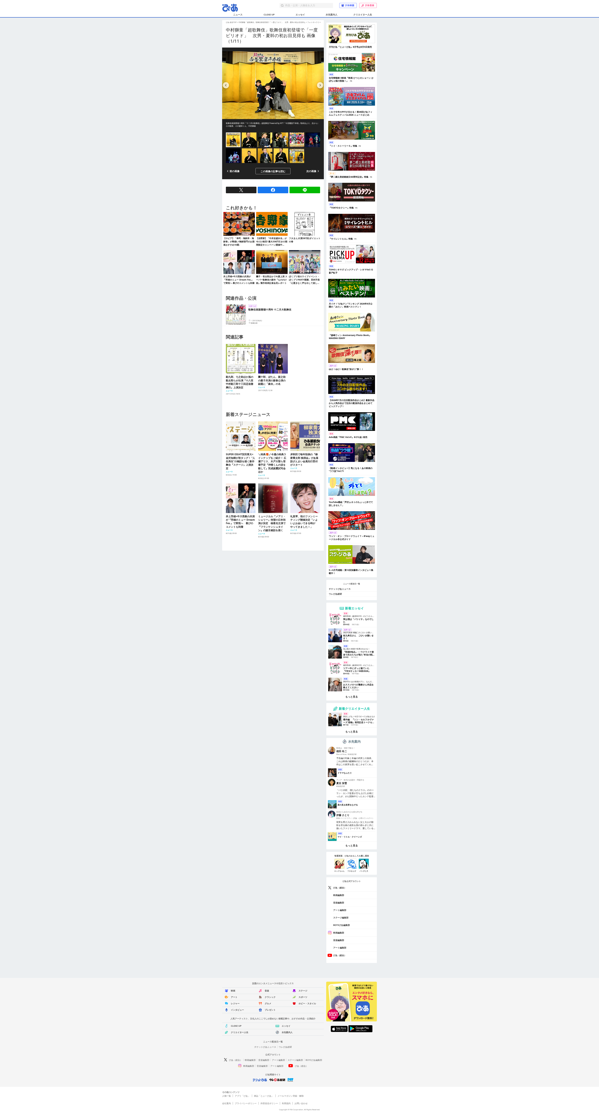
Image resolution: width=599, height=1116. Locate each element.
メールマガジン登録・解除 (291, 1095)
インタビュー (237, 1009)
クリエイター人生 (362, 14)
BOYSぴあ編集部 (341, 925)
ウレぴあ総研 (335, 593)
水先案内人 (331, 14)
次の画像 (311, 171)
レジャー (235, 1003)
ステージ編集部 (340, 917)
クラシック (270, 997)
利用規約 (286, 1103)
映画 (233, 990)
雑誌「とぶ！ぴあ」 (264, 1095)
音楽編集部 (338, 902)
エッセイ (300, 14)
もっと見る (351, 696)
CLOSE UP (269, 14)
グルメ (268, 1003)
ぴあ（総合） (339, 887)
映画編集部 (338, 895)
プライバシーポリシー (246, 1103)
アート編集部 (339, 910)
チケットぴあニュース (340, 588)
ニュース (238, 14)
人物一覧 (226, 1095)
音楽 (267, 990)
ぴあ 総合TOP (231, 22)
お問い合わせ (301, 1103)
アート (234, 997)
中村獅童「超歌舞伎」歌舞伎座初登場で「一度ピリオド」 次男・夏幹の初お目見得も (272, 22)
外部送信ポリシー (269, 1103)
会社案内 (226, 1103)
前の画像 (235, 171)
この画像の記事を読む (273, 171)
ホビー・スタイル (307, 1003)
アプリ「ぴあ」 (242, 1095)
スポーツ (303, 997)
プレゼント (270, 1009)
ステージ (303, 990)
